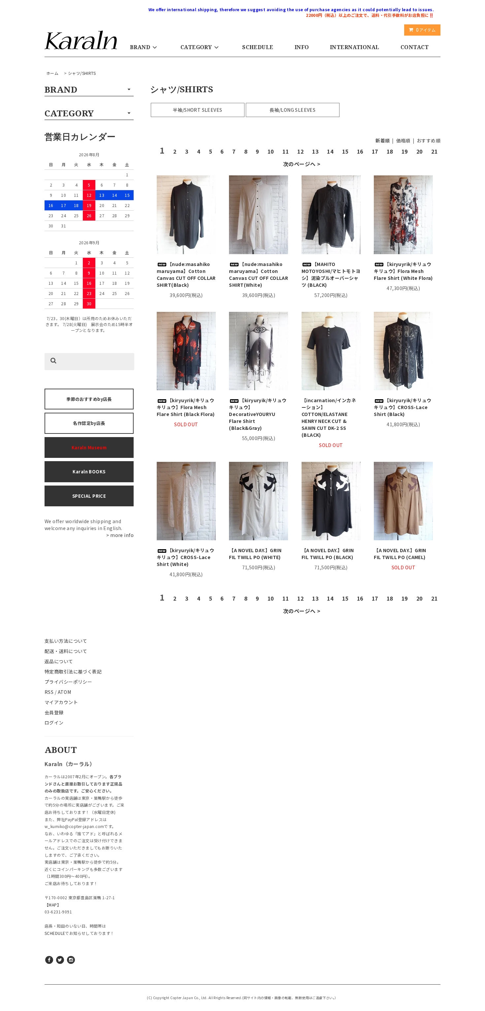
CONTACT (415, 47)
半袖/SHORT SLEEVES (197, 109)
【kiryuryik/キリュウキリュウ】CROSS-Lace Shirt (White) (185, 557)
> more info (120, 535)
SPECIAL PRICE (89, 496)
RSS (49, 692)
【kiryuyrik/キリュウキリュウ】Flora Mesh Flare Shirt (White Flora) (403, 271)
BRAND (140, 47)
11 (285, 151)
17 (375, 151)
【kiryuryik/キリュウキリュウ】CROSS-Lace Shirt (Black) (402, 407)
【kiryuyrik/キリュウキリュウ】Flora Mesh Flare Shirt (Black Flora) (186, 407)
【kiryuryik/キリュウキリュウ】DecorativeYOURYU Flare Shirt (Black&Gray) (257, 414)
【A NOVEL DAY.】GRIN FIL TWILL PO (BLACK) (328, 553)
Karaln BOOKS (89, 471)
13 (315, 151)
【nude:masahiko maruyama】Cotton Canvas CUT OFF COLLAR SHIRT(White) (258, 274)
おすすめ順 (428, 140)
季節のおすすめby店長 (89, 399)
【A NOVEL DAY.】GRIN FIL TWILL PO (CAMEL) (400, 553)
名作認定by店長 (89, 423)
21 (434, 151)
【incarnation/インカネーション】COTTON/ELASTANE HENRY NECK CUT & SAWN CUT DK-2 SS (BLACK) (329, 417)
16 (360, 151)
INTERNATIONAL (354, 47)
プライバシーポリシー (68, 681)
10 (271, 151)
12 (300, 151)
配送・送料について (66, 651)
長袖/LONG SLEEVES (292, 109)
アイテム (426, 29)
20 (419, 151)
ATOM (64, 692)
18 (390, 151)
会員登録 (54, 712)
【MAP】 (53, 904)
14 (330, 151)
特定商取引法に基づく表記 (73, 671)
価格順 (403, 140)
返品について (59, 661)
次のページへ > (301, 164)
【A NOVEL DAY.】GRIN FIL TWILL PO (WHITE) (255, 553)
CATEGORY (196, 47)
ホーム (52, 73)
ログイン (54, 722)
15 (345, 151)
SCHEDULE (257, 47)
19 (405, 151)
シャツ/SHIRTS (82, 73)
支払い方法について (66, 641)
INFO (302, 47)
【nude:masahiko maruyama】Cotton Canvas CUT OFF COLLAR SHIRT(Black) (186, 274)
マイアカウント (61, 702)
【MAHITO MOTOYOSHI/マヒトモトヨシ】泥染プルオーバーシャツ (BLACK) (331, 274)
